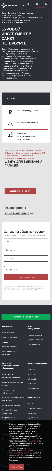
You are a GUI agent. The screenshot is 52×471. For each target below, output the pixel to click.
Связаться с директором (26, 316)
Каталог (11, 98)
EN (24, 5)
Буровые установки (35, 335)
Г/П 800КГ (31, 370)
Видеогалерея (33, 418)
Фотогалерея (32, 413)
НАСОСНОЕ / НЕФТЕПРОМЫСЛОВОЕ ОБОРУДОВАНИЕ (26, 136)
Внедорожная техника (27, 122)
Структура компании (9, 337)
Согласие (35, 441)
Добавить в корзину (20, 191)
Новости (31, 404)
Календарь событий (35, 408)
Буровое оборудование (27, 111)
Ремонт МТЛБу (33, 388)
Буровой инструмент (35, 340)
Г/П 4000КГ (32, 379)
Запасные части (34, 344)
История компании (8, 333)
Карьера (5, 342)
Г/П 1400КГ (32, 374)
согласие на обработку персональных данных (23, 287)
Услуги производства (9, 347)
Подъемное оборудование (11, 405)
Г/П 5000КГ (32, 384)
